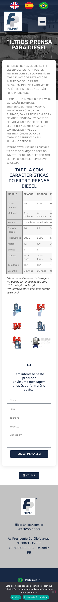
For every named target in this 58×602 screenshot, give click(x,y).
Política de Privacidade (36, 597)
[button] (42, 21)
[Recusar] (53, 591)
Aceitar (15, 597)
